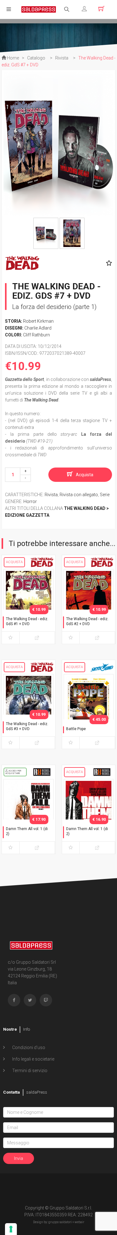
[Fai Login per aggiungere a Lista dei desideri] (107, 263)
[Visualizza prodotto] (37, 638)
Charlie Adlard (37, 327)
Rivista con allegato (79, 494)
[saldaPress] (38, 9)
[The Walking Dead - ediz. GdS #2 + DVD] (89, 605)
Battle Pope (76, 729)
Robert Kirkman (38, 321)
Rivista (51, 494)
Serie (105, 494)
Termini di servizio (29, 1070)
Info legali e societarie (32, 1059)
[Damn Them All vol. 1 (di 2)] (28, 815)
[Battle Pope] (89, 710)
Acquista (84, 474)
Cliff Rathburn (36, 334)
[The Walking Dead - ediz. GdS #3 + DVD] (28, 710)
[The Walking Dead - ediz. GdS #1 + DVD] (28, 605)
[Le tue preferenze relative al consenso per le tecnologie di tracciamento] (11, 1229)
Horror (30, 501)
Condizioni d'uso (28, 1047)
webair (79, 1222)
